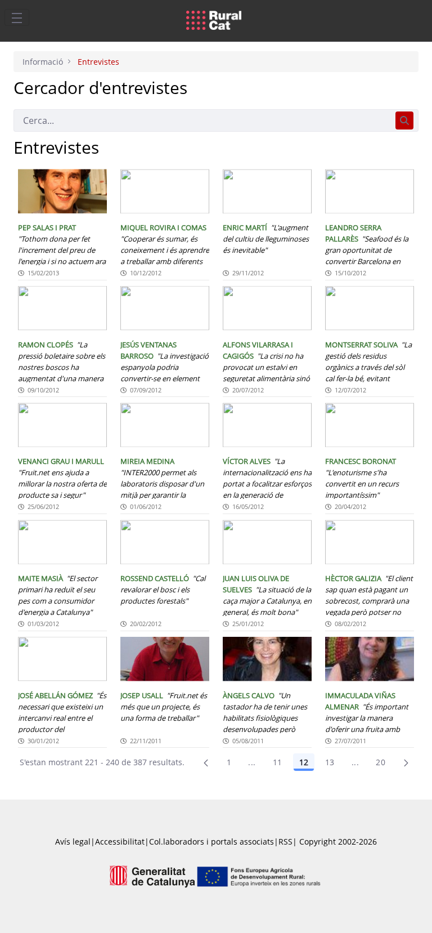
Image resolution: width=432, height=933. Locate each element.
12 (303, 762)
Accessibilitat (120, 841)
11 (277, 762)
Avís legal (73, 841)
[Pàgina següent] (406, 762)
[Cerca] (404, 120)
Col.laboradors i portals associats (211, 841)
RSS (285, 841)
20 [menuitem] (380, 762)
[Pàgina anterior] (206, 762)
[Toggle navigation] (16, 17)
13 (330, 762)
